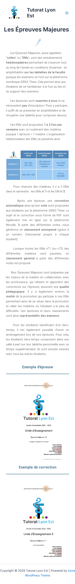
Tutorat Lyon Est (41, 12)
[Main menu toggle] (67, 13)
